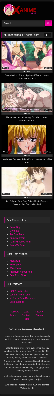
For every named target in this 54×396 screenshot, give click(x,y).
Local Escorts (17, 302)
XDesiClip (15, 261)
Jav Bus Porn (17, 234)
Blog (27, 319)
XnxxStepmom (17, 238)
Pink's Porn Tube (19, 291)
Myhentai (14, 231)
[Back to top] (44, 387)
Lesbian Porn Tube (20, 294)
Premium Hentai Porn (21, 271)
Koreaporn (15, 264)
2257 (26, 311)
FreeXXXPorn (17, 245)
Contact (26, 315)
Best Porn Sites (18, 275)
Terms (13, 315)
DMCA (15, 311)
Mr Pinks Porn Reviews (22, 298)
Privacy (39, 311)
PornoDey (15, 227)
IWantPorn (15, 268)
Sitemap (39, 315)
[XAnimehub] (22, 10)
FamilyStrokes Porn (20, 241)
